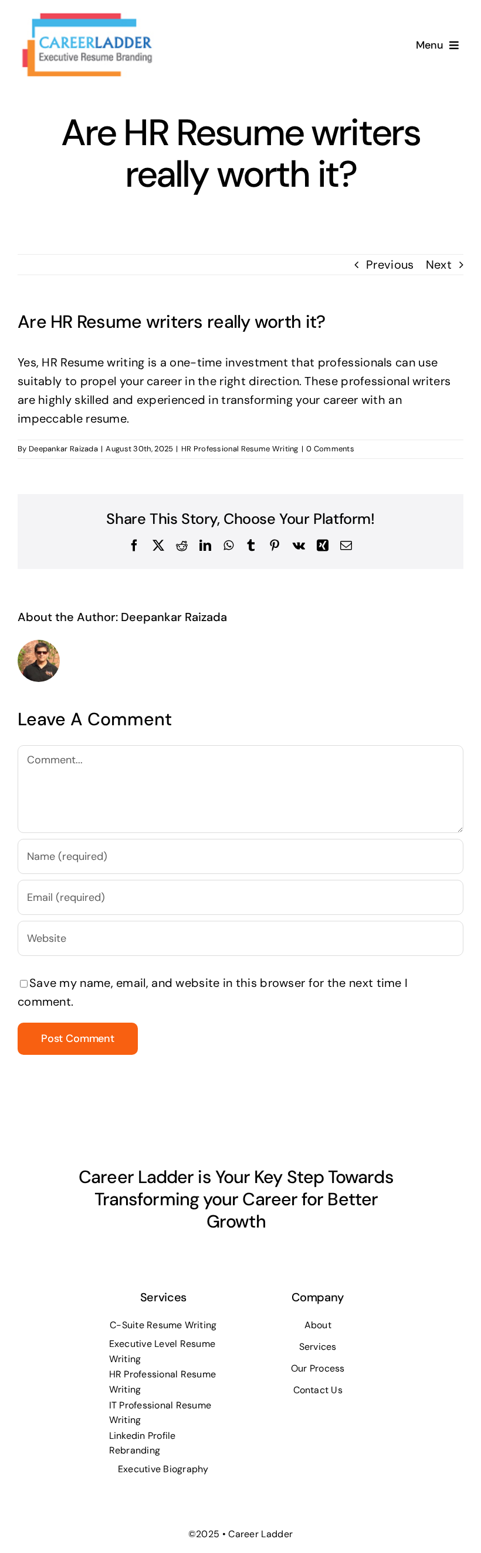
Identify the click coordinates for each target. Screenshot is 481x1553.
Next (439, 264)
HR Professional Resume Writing (240, 449)
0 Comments (330, 449)
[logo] (86, 16)
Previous (390, 264)
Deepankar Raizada (63, 449)
